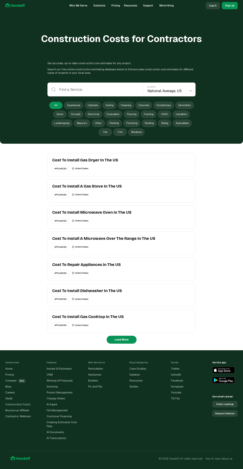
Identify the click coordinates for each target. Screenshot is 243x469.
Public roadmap (225, 404)
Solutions (99, 5)
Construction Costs (17, 404)
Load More (122, 339)
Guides (133, 386)
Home (9, 368)
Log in (213, 5)
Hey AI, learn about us (218, 458)
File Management (57, 410)
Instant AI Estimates (59, 368)
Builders (93, 380)
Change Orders (56, 398)
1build (8, 398)
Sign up (229, 5)
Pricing (115, 5)
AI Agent (52, 404)
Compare (14, 380)
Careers (10, 392)
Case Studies (137, 368)
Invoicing (52, 386)
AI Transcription (56, 438)
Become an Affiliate (17, 410)
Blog (8, 386)
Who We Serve (78, 5)
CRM (50, 374)
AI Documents (55, 432)
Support (148, 5)
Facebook (177, 380)
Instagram (177, 386)
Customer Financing (59, 416)
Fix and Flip (95, 386)
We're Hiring (166, 5)
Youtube (176, 392)
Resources (130, 5)
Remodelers (95, 368)
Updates (134, 374)
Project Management (60, 392)
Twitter (175, 368)
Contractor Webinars (18, 416)
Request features (225, 413)
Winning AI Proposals (60, 380)
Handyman (94, 374)
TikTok (175, 398)
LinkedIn (176, 374)
